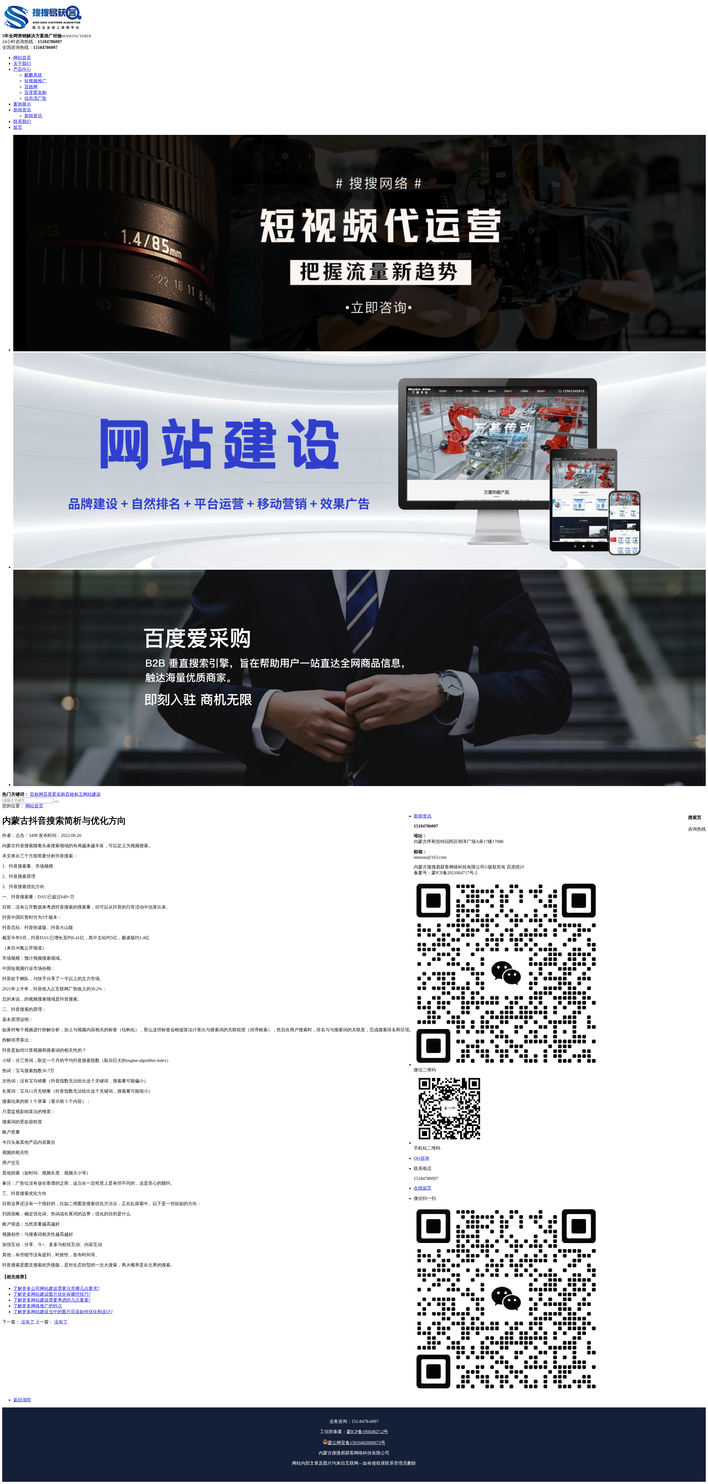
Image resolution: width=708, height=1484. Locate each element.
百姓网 (36, 794)
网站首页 (34, 805)
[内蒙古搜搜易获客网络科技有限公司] (43, 30)
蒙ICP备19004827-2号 (367, 1431)
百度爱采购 (54, 794)
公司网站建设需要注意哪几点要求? (56, 1288)
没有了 (27, 1322)
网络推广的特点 (37, 1306)
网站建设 (92, 794)
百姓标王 (74, 794)
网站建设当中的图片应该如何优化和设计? (63, 1311)
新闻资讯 (422, 816)
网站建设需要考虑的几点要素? (51, 1300)
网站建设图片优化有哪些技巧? (51, 1294)
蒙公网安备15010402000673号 (356, 1442)
